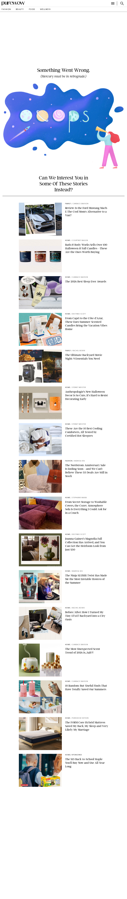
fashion (6, 9)
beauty (20, 9)
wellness (45, 9)
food (32, 9)
